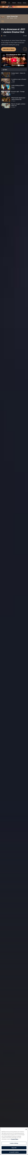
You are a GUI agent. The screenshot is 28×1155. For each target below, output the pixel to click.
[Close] (26, 1129)
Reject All (14, 1147)
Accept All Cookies (14, 1152)
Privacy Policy (14, 1139)
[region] (14, 1141)
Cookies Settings (14, 1143)
